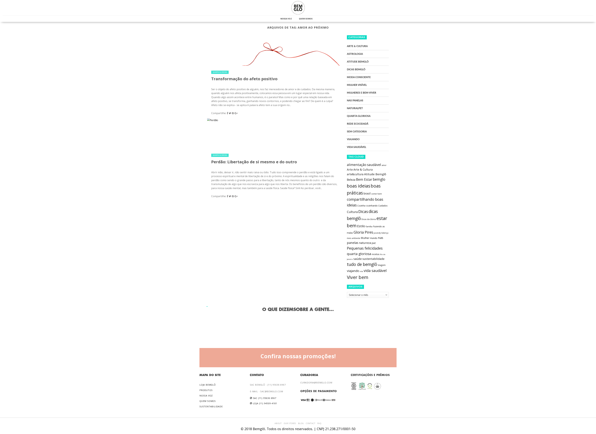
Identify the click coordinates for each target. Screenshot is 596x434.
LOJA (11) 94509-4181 (264, 403)
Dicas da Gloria (368, 219)
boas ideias (358, 186)
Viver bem (357, 277)
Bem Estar (364, 179)
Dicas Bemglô (356, 69)
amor (384, 165)
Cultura (352, 212)
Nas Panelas (355, 100)
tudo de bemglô (362, 264)
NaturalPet (355, 108)
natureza (365, 243)
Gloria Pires (363, 232)
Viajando (353, 139)
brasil (367, 193)
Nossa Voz (286, 18)
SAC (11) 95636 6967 (264, 398)
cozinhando (372, 205)
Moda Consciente (359, 77)
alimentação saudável (364, 164)
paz (374, 243)
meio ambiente (353, 238)
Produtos (205, 390)
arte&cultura (355, 174)
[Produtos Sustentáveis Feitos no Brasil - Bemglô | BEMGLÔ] (298, 8)
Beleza (351, 179)
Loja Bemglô (207, 384)
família (369, 226)
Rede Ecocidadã (357, 124)
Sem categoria (357, 131)
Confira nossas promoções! (298, 356)
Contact (310, 423)
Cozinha (361, 205)
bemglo (379, 179)
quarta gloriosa (359, 253)
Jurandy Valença (381, 233)
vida (361, 271)
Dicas (363, 211)
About (278, 423)
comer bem (376, 193)
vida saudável (375, 270)
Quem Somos (305, 18)
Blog (301, 423)
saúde (357, 259)
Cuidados (383, 205)
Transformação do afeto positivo (244, 78)
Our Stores (290, 423)
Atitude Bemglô (358, 62)
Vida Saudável (356, 147)
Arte (350, 169)
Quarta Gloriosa (220, 72)
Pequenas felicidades (365, 248)
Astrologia (355, 54)
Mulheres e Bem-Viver (361, 93)
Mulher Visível (357, 85)
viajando (353, 271)
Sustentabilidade (211, 406)
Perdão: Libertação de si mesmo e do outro (254, 162)
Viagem (382, 265)
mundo (373, 238)
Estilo (361, 226)
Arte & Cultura (357, 46)
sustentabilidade (373, 259)
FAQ (319, 423)
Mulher (365, 238)
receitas (375, 254)
